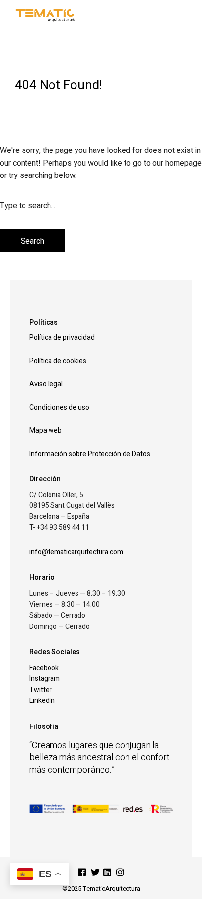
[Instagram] (120, 873)
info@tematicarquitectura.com (76, 552)
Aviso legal (46, 384)
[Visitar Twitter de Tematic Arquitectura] (95, 873)
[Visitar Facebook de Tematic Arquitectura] (82, 873)
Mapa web (45, 430)
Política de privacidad (62, 337)
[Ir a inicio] (76, 14)
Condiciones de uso (59, 407)
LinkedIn (42, 701)
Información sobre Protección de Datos (89, 454)
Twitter (40, 690)
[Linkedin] (107, 873)
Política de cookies (57, 361)
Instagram (44, 679)
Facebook (44, 668)
